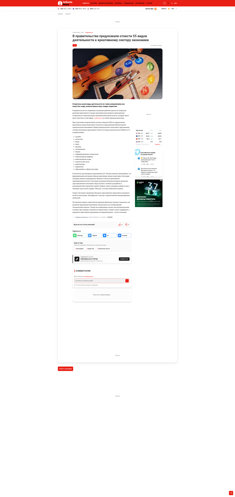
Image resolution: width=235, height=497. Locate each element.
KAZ (175, 3)
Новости (86, 3)
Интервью (118, 3)
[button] (169, 8)
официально (89, 32)
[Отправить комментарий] (127, 280)
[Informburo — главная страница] (65, 3)
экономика (80, 248)
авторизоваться (88, 276)
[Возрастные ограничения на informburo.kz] (164, 3)
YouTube (149, 3)
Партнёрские (139, 3)
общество (91, 248)
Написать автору (157, 45)
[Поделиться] (231, 493)
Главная (60, 14)
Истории (94, 3)
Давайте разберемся (106, 3)
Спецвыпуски (128, 3)
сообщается (98, 118)
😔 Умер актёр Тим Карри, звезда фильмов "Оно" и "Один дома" (148, 159)
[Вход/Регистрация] (171, 3)
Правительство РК (104, 248)
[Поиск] (168, 3)
